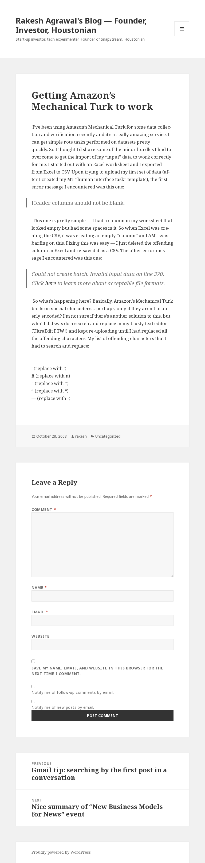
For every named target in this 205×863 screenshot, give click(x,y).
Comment (43, 509)
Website (40, 636)
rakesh (81, 436)
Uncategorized (107, 436)
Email (39, 611)
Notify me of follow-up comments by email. (72, 692)
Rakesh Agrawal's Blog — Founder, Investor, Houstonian (81, 25)
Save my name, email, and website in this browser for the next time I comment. (97, 670)
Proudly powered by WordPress (61, 852)
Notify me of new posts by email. (62, 707)
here (50, 283)
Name (39, 587)
